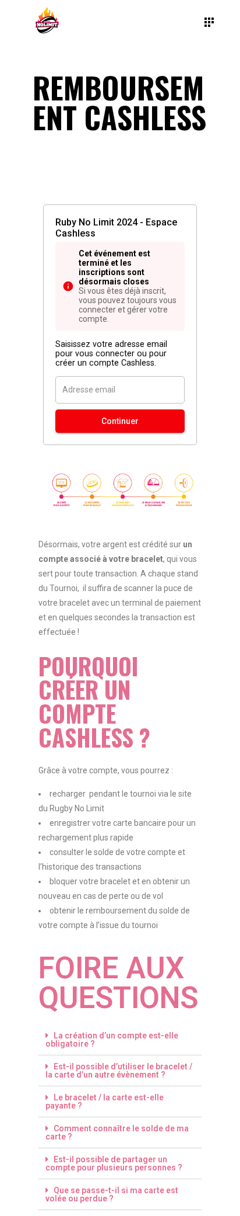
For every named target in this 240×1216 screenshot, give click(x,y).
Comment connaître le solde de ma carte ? (117, 1132)
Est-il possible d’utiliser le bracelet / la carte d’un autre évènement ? (118, 1070)
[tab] (120, 1039)
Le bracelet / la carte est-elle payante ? (104, 1101)
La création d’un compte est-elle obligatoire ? (111, 1039)
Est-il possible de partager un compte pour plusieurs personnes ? (113, 1163)
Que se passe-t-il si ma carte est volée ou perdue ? (111, 1194)
